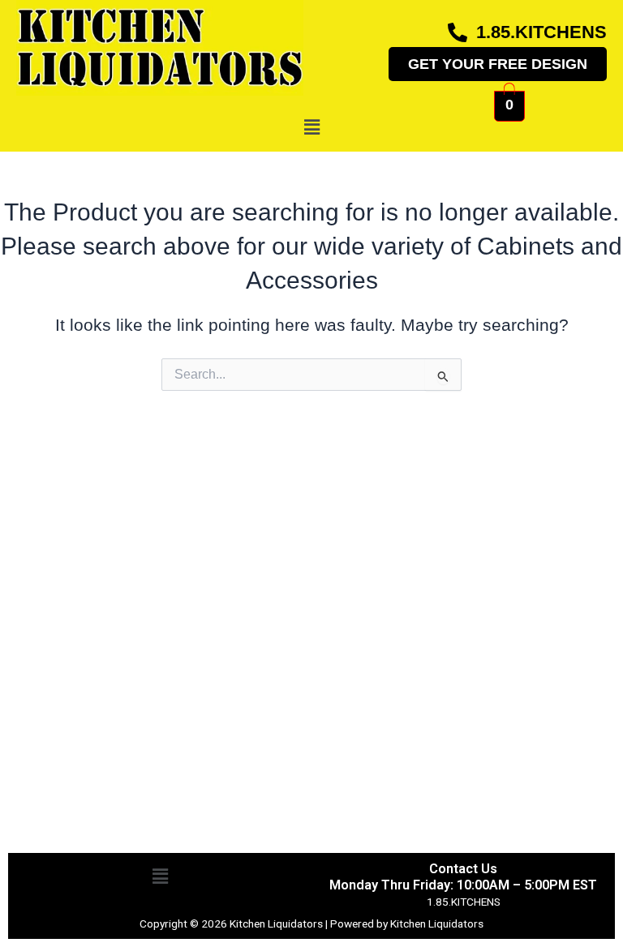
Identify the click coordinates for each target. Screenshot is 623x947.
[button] (311, 127)
